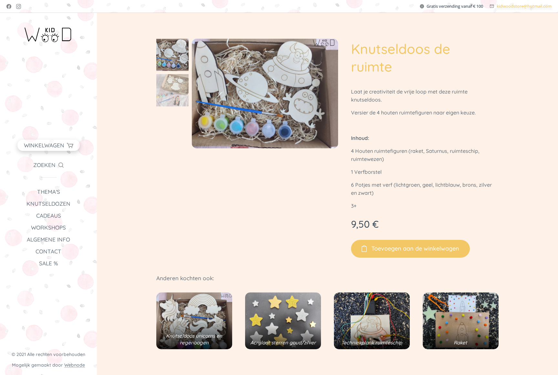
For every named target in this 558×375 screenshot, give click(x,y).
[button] (48, 165)
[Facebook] (9, 6)
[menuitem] (48, 191)
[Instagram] (19, 6)
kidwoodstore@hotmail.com (524, 6)
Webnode (74, 365)
